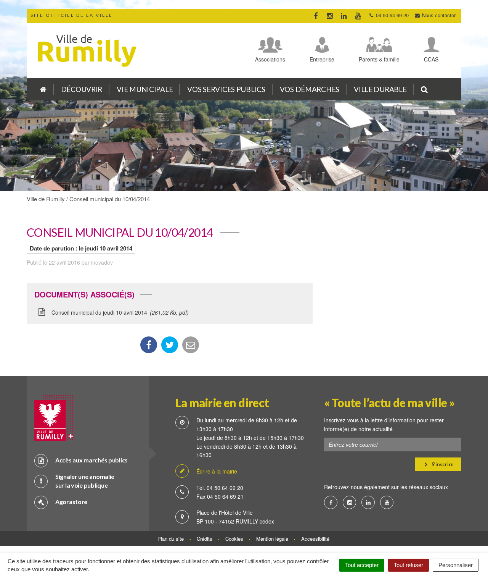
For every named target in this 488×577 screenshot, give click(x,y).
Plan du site (170, 538)
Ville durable (380, 89)
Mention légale (272, 538)
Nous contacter (438, 15)
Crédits (204, 538)
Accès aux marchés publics (91, 460)
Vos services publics (226, 89)
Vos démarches (309, 89)
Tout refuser (408, 565)
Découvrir (81, 89)
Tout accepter (362, 565)
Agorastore (71, 501)
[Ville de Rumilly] (43, 89)
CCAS (431, 59)
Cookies (234, 538)
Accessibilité (315, 538)
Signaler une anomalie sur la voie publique (84, 481)
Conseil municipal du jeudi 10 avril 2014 (119, 312)
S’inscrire (442, 464)
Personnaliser (455, 565)
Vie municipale (145, 89)
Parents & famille (379, 59)
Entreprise (322, 59)
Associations (270, 59)
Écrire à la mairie (216, 471)
